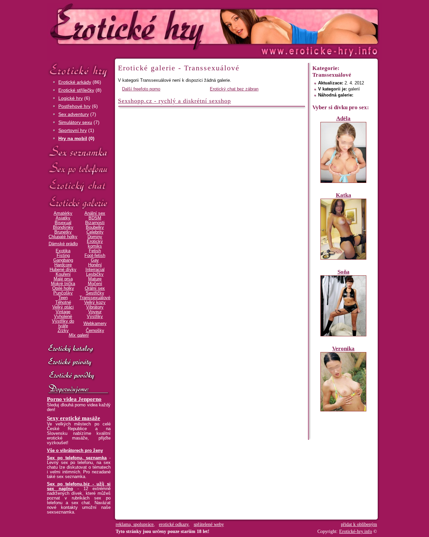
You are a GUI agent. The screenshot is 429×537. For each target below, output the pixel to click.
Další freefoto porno (141, 89)
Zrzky (63, 330)
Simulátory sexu (75, 122)
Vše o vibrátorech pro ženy (75, 450)
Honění (95, 265)
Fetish (95, 251)
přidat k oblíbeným (359, 524)
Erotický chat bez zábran (234, 89)
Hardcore (63, 265)
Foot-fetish (94, 255)
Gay (95, 260)
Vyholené (63, 316)
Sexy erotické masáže (73, 418)
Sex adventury (73, 114)
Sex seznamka (79, 151)
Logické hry (70, 98)
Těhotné (63, 302)
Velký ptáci (63, 307)
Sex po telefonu (79, 168)
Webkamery (95, 323)
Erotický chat (79, 185)
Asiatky (63, 218)
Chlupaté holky (63, 236)
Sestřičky (95, 293)
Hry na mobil (72, 138)
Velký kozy (95, 302)
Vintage (63, 312)
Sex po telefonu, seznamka (77, 458)
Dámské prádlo (63, 244)
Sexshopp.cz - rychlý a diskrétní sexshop (174, 100)
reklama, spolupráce (135, 524)
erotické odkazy (173, 524)
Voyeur (95, 312)
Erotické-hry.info (160, 26)
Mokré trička (63, 283)
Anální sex (94, 213)
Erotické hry (79, 69)
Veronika (343, 348)
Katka (343, 195)
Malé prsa (63, 279)
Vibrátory (95, 307)
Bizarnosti (95, 222)
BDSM (94, 218)
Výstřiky (95, 316)
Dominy (94, 236)
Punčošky (63, 293)
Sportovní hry (72, 130)
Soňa (344, 272)
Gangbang (63, 260)
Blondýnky (63, 227)
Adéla (343, 118)
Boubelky (95, 227)
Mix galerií (79, 335)
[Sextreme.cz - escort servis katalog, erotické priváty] (79, 362)
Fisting (63, 255)
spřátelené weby (209, 524)
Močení (95, 283)
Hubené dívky (63, 269)
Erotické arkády (74, 82)
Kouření (63, 274)
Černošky (95, 330)
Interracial (95, 269)
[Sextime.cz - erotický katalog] (79, 349)
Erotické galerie (79, 202)
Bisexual (63, 222)
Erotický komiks (95, 244)
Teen (63, 297)
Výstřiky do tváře (63, 323)
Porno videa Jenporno (74, 399)
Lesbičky (95, 274)
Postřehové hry (74, 106)
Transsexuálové (94, 297)
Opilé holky (63, 288)
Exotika (63, 251)
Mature (95, 279)
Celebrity (95, 232)
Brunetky (63, 232)
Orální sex (95, 288)
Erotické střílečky (76, 90)
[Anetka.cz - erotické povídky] (79, 376)
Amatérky (63, 213)
